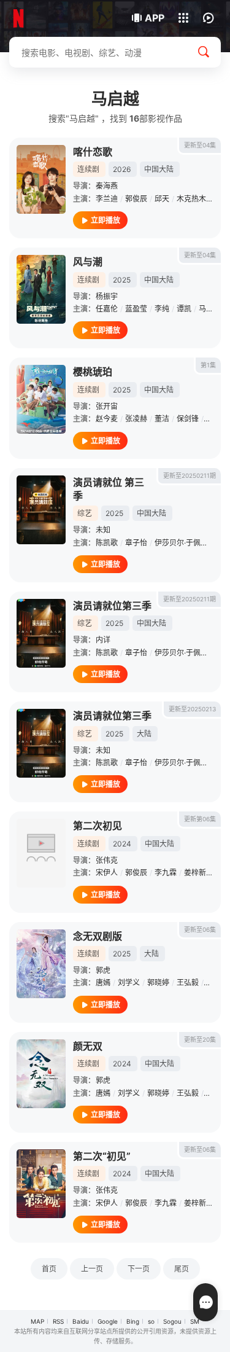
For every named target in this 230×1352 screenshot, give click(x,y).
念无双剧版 (97, 936)
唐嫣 (103, 982)
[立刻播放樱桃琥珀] (41, 399)
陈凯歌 (107, 542)
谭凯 (184, 308)
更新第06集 (200, 819)
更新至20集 (200, 1039)
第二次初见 (97, 825)
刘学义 (129, 982)
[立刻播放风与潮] (41, 289)
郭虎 (103, 970)
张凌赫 (136, 418)
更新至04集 (200, 145)
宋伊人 (107, 872)
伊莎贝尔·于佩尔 (181, 542)
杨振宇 (107, 296)
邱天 (162, 198)
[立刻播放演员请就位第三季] (41, 633)
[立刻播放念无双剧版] (41, 963)
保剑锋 (188, 418)
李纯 (162, 308)
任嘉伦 (107, 308)
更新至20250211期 (189, 475)
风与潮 (87, 262)
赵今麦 (107, 418)
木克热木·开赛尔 (203, 198)
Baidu (80, 1321)
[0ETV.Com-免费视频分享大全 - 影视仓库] (50, 18)
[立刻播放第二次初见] (41, 853)
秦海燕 (107, 185)
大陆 (144, 733)
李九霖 (166, 872)
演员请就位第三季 (112, 606)
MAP (37, 1321)
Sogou (172, 1321)
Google (108, 1321)
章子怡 (136, 542)
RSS (58, 1321)
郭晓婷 (158, 982)
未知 (103, 529)
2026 (122, 169)
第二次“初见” (102, 1156)
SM (194, 1321)
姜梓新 (195, 872)
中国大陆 (159, 169)
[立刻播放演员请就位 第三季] (41, 509)
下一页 (139, 1268)
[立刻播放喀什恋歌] (41, 179)
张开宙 (107, 406)
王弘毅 (188, 982)
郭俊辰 (136, 198)
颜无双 (87, 1046)
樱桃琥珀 (92, 371)
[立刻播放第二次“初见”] (41, 1183)
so (151, 1321)
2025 (122, 279)
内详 (103, 639)
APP (154, 18)
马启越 (210, 308)
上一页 (92, 1268)
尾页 (181, 1268)
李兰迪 (107, 198)
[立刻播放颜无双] (41, 1073)
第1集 (208, 365)
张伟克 (107, 860)
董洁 (162, 418)
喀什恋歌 (92, 152)
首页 (49, 1268)
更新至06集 (200, 929)
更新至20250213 (192, 709)
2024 (122, 843)
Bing (132, 1321)
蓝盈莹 (136, 308)
